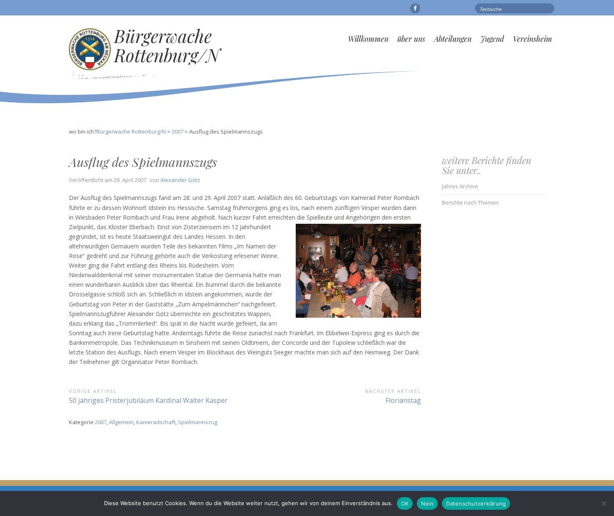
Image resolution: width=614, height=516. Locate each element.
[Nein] (603, 503)
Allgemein (121, 422)
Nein (427, 503)
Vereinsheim (532, 39)
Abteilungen (453, 39)
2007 (101, 422)
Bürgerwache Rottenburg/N (167, 45)
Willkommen (368, 39)
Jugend (492, 39)
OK (405, 503)
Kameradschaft (155, 422)
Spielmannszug (197, 422)
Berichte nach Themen (470, 202)
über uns (411, 39)
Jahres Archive (460, 186)
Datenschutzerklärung (476, 503)
